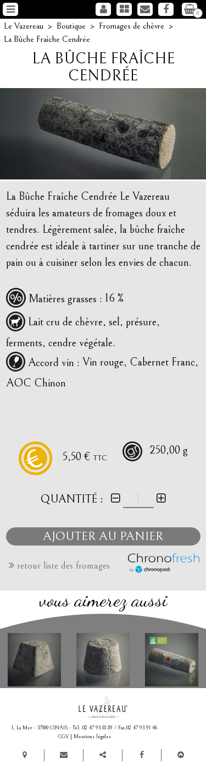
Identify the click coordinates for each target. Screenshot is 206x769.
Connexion (103, 9)
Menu (11, 9)
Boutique (71, 26)
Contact (145, 9)
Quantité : (72, 499)
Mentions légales (92, 736)
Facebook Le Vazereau (166, 9)
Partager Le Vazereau (103, 755)
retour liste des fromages (62, 565)
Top (181, 755)
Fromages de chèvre (124, 9)
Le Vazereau (23, 26)
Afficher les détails (34, 660)
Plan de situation (25, 755)
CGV (63, 736)
